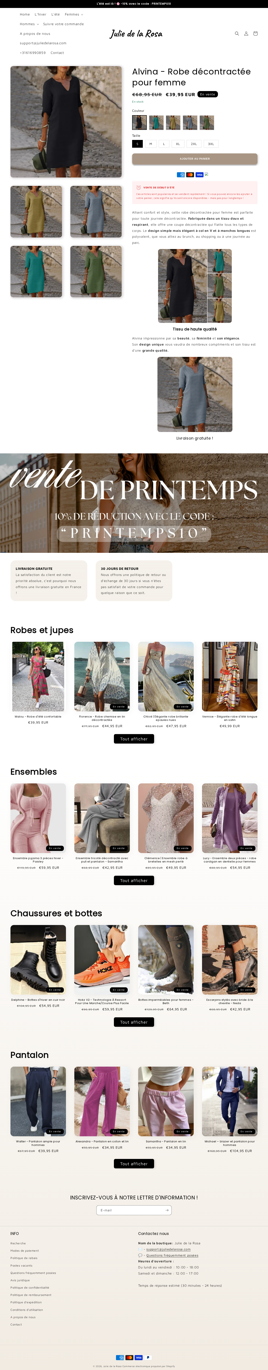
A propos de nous (23, 1317)
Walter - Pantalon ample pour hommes (38, 1143)
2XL (194, 144)
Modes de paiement (24, 1250)
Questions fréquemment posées (33, 1273)
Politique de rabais (23, 1258)
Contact (16, 1324)
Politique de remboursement (31, 1295)
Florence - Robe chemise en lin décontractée (102, 718)
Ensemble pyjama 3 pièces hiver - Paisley (38, 860)
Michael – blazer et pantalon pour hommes (230, 1143)
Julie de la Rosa (112, 1366)
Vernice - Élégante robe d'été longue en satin (230, 718)
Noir (139, 122)
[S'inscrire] (166, 1210)
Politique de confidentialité (29, 1287)
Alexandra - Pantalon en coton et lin (102, 1141)
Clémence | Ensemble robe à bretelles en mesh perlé (166, 860)
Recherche (18, 1243)
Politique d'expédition (26, 1302)
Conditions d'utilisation (26, 1309)
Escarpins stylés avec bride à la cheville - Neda (229, 1001)
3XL (211, 144)
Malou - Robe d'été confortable (38, 717)
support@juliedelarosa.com (168, 1249)
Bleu (156, 122)
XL (178, 144)
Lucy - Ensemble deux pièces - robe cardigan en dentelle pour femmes (229, 860)
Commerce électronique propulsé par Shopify (148, 1366)
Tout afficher (134, 738)
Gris (190, 122)
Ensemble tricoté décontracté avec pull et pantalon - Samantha (102, 860)
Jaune (173, 122)
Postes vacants (21, 1265)
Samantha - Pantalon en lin (166, 1141)
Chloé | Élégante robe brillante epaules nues (165, 718)
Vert (207, 122)
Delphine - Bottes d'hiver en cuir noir (38, 1000)
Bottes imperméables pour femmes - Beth (166, 1001)
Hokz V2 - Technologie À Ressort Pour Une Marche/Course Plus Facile (102, 1001)
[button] (73, 14)
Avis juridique (20, 1280)
